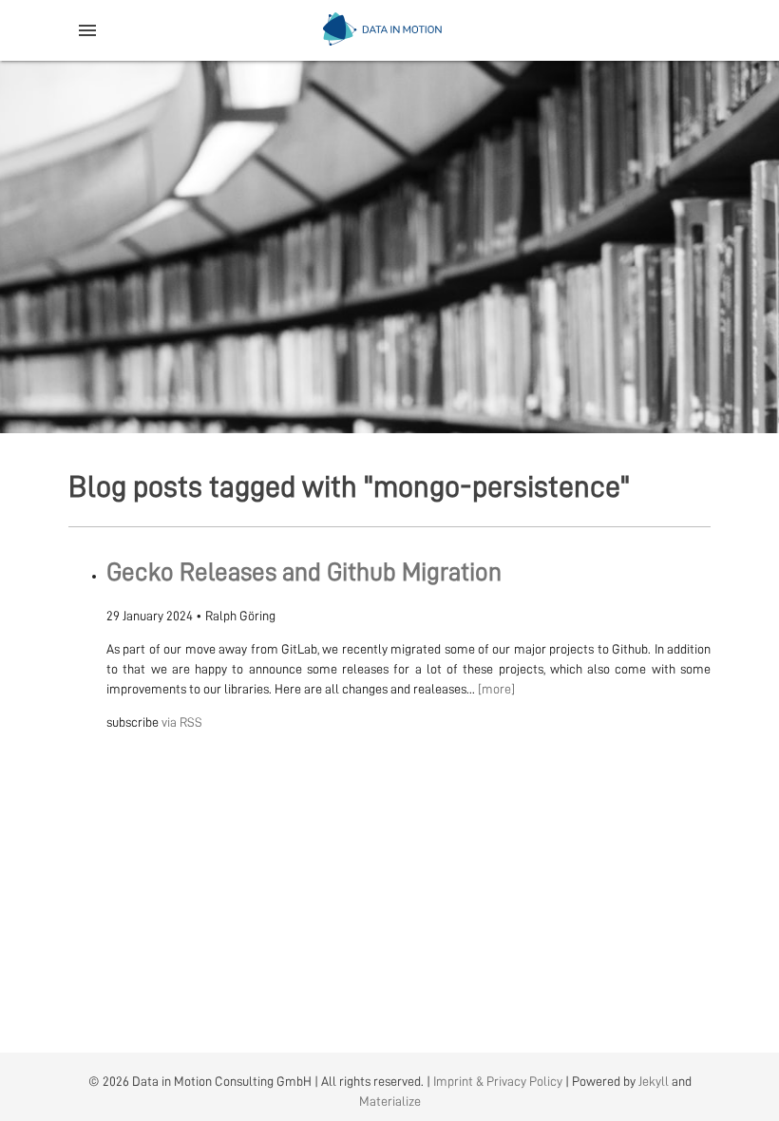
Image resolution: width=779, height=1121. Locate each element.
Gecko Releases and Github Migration (304, 572)
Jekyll (653, 1081)
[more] (496, 688)
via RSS (182, 722)
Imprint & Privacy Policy (497, 1081)
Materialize (390, 1101)
